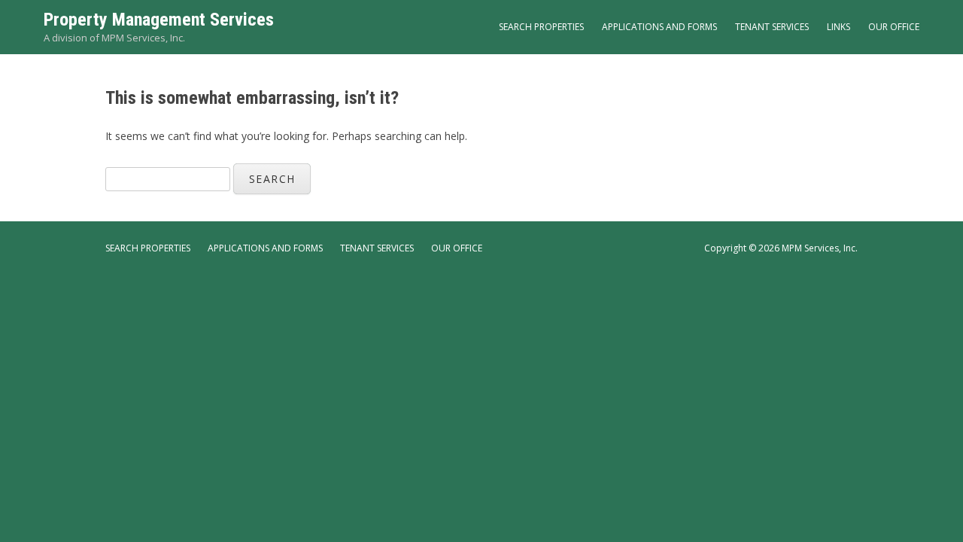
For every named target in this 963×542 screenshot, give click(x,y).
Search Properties (541, 26)
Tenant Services (772, 26)
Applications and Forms (659, 26)
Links (838, 26)
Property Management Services (159, 20)
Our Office (893, 26)
